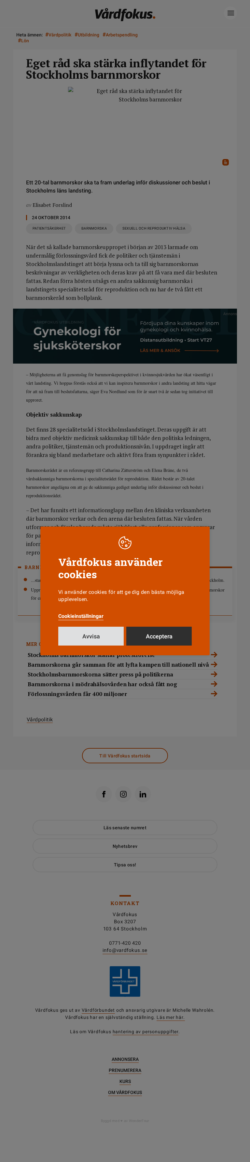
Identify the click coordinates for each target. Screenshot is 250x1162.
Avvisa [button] (91, 636)
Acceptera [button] (159, 636)
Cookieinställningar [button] (81, 616)
